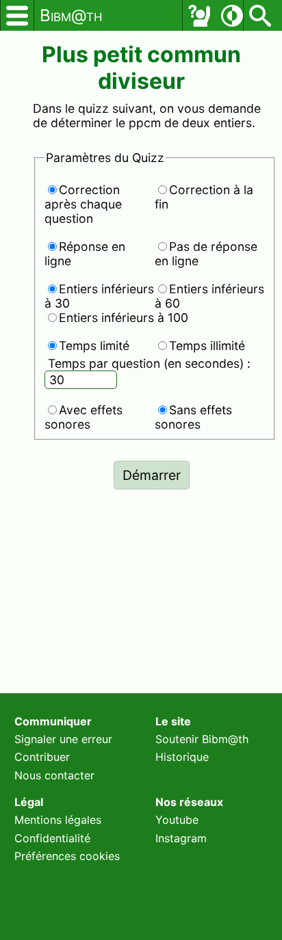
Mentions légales (57, 820)
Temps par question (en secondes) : (149, 363)
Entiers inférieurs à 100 (123, 317)
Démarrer (152, 475)
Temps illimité (207, 345)
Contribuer (42, 757)
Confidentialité (52, 838)
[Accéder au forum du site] (199, 16)
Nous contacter (54, 775)
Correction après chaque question (83, 204)
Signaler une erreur (63, 739)
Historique (182, 757)
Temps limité (94, 345)
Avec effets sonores (83, 417)
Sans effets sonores (193, 417)
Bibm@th (71, 15)
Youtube (176, 820)
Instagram (181, 838)
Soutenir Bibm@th (201, 739)
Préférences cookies (67, 856)
